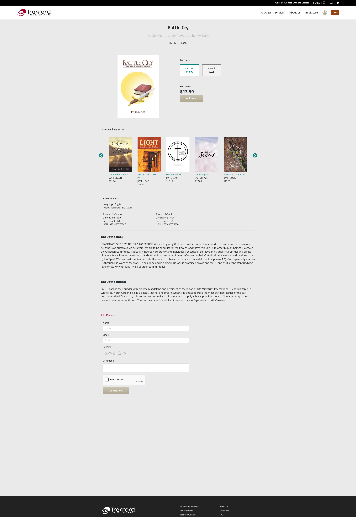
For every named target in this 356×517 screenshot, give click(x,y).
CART (333, 2)
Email (106, 334)
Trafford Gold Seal (188, 514)
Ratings (107, 346)
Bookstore (311, 12)
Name (106, 322)
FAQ (221, 514)
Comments (108, 360)
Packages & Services (273, 12)
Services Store (186, 510)
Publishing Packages (189, 506)
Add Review (108, 315)
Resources (224, 510)
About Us (295, 12)
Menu (335, 12)
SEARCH (317, 2)
